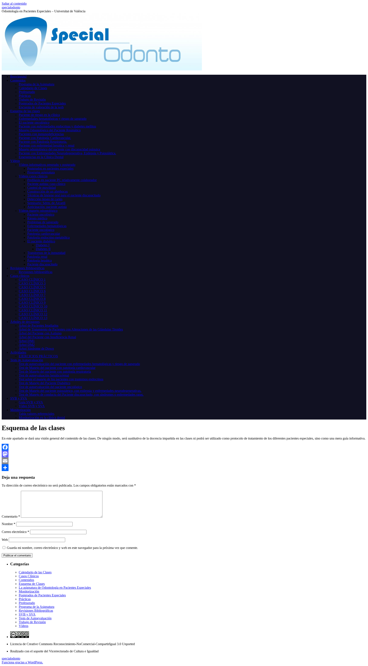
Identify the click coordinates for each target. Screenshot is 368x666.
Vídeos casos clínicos (33, 176)
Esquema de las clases (25, 111)
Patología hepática (39, 260)
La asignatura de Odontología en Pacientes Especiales (55, 587)
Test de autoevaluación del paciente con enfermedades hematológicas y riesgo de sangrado (79, 364)
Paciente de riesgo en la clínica (39, 115)
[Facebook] (184, 447)
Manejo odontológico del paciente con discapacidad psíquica (59, 149)
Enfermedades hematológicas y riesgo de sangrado (52, 118)
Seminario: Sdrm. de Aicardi (46, 203)
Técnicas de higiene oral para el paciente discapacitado (64, 195)
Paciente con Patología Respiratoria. (43, 141)
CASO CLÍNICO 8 (32, 299)
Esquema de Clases (32, 584)
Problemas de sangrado (42, 222)
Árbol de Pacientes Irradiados (38, 325)
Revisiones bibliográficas (35, 272)
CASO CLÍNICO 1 (32, 279)
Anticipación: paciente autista (47, 207)
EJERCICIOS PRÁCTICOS (38, 356)
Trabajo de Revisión (32, 99)
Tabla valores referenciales (36, 413)
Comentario (11, 516)
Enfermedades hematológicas (46, 226)
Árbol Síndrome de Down (36, 348)
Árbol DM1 (27, 341)
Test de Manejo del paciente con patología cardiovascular (57, 368)
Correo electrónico (15, 532)
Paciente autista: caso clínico (46, 184)
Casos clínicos (19, 276)
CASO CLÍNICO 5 (32, 287)
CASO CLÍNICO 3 (32, 283)
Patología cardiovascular (43, 233)
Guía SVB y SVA (31, 402)
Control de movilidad (41, 187)
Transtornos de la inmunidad (46, 253)
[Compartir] (184, 467)
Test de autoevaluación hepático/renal (44, 375)
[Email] (184, 460)
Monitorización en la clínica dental (42, 417)
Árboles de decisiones (25, 322)
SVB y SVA (18, 398)
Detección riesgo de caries (44, 199)
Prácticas (25, 95)
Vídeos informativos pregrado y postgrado (47, 164)
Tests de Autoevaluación (26, 360)
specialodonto (11, 7)
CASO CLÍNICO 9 (32, 302)
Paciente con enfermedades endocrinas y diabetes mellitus (57, 126)
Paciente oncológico (40, 214)
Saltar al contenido (14, 3)
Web (5, 539)
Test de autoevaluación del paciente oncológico (50, 387)
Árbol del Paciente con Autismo (40, 333)
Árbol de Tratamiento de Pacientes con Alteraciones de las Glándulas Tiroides (71, 329)
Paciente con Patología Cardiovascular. (45, 138)
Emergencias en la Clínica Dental (41, 157)
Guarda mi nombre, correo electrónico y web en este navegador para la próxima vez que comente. (72, 548)
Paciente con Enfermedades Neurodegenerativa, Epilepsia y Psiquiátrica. (67, 153)
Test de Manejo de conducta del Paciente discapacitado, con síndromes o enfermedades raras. (81, 394)
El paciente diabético (41, 241)
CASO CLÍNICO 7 (32, 295)
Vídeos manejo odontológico (38, 210)
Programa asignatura (41, 172)
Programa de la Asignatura (36, 84)
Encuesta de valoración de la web (41, 107)
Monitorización (20, 410)
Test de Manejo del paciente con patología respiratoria (55, 371)
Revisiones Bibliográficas (27, 268)
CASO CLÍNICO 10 (33, 306)
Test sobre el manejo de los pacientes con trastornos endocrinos (61, 379)
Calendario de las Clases (35, 572)
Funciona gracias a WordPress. (22, 662)
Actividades (18, 352)
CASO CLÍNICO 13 (33, 318)
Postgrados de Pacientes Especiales (42, 103)
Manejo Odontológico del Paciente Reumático (50, 130)
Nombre (8, 524)
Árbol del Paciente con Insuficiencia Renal (47, 337)
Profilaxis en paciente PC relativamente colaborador (62, 180)
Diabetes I (42, 245)
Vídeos (15, 161)
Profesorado (27, 92)
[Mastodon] (184, 454)
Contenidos (18, 80)
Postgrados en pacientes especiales (50, 168)
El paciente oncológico (34, 122)
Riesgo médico (37, 218)
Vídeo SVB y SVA (32, 406)
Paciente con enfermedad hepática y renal (46, 145)
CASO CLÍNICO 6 (32, 291)
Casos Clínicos (29, 576)
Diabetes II (43, 249)
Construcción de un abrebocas (47, 191)
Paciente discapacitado (42, 264)
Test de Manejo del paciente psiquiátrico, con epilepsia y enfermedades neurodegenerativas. (80, 390)
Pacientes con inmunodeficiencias (41, 134)
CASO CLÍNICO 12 (33, 314)
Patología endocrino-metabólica (48, 237)
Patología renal (37, 256)
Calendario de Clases (33, 88)
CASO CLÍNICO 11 (33, 310)
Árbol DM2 (27, 345)
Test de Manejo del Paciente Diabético (44, 383)
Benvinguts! (18, 76)
